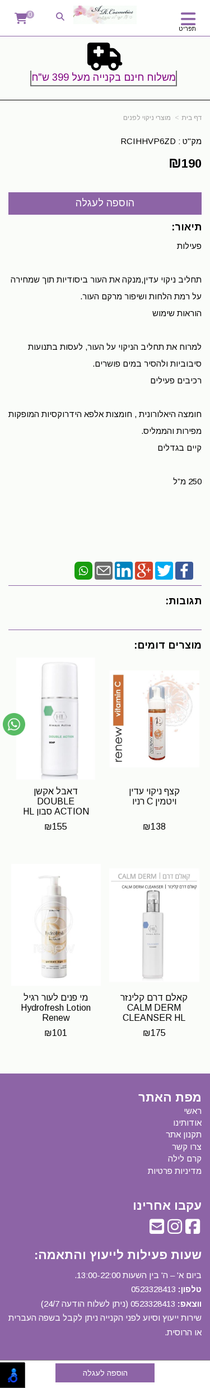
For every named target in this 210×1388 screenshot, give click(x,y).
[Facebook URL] (192, 1229)
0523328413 (153, 1289)
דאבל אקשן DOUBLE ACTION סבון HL (56, 801)
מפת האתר (170, 1097)
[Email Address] (157, 1229)
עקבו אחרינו (167, 1206)
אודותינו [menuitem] (187, 1122)
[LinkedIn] (124, 570)
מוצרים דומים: (168, 645)
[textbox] (105, 67)
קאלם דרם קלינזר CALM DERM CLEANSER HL (154, 1007)
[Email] (104, 570)
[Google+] (144, 570)
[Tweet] (164, 570)
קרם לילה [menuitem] (185, 1158)
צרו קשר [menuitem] (187, 1146)
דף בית (191, 118)
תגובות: (183, 601)
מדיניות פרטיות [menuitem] (175, 1171)
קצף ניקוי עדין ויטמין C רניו (154, 796)
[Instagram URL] (174, 1229)
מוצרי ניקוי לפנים (147, 118)
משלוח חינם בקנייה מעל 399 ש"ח (103, 77)
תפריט (187, 28)
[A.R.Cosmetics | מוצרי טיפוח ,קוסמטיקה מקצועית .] (104, 15)
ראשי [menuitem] (193, 1111)
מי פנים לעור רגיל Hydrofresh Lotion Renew (56, 1007)
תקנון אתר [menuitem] (184, 1134)
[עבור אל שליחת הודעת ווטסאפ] (14, 724)
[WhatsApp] (83, 570)
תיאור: (186, 227)
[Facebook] (184, 570)
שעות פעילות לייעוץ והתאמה (120, 1255)
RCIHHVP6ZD (148, 141)
